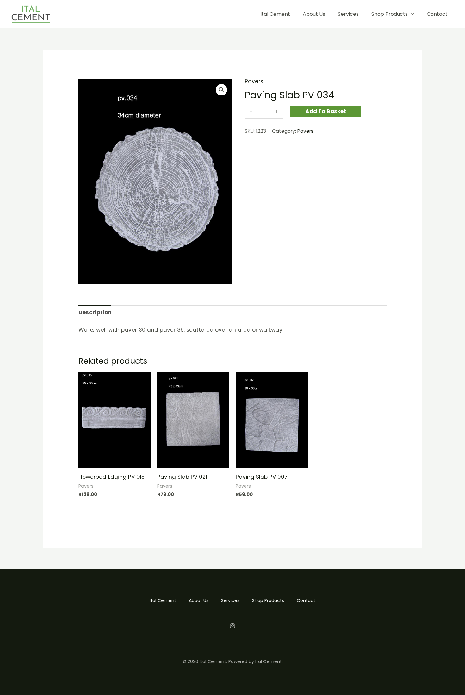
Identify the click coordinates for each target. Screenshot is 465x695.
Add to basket (325, 111)
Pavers (254, 81)
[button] (221, 89)
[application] (411, 14)
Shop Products (389, 14)
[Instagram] (232, 626)
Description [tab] (94, 312)
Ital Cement (275, 14)
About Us (314, 14)
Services (348, 14)
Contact (437, 14)
